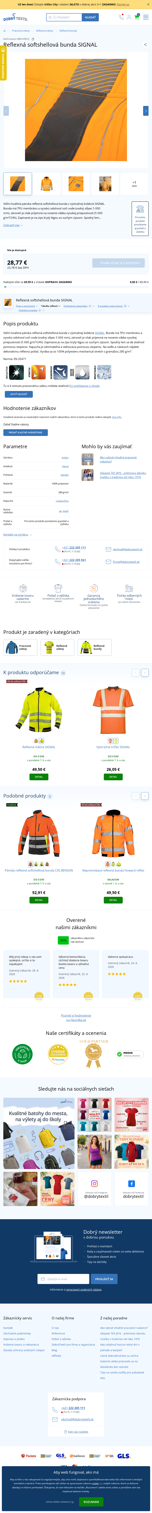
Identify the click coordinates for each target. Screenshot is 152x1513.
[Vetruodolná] (58, 372)
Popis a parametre (25, 306)
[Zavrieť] (148, 4)
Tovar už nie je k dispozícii (120, 263)
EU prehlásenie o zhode (84, 386)
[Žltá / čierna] (41, 741)
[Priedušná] (102, 372)
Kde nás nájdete (78, 1431)
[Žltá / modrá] (41, 864)
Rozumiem (91, 1502)
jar (60, 511)
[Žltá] (115, 741)
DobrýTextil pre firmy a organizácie (73, 1344)
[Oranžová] (110, 741)
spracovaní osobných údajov (83, 1289)
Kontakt (8, 1328)
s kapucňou (62, 500)
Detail (39, 776)
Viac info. (117, 417)
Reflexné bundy (68, 30)
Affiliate (56, 1355)
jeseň (66, 511)
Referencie (58, 1333)
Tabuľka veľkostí (49, 306)
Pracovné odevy (21, 30)
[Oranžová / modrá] (47, 864)
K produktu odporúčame (112, 306)
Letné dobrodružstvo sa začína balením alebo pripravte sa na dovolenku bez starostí (119, 1361)
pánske (65, 474)
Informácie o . (76, 1289)
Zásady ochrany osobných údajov (23, 1350)
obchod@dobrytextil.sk (127, 549)
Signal (65, 466)
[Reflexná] (14, 372)
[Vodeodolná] (80, 372)
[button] (145, 111)
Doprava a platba (14, 1339)
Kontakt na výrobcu (15, 534)
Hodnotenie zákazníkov (77, 306)
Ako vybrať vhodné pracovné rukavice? (124, 1328)
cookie (95, 1483)
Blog (54, 1350)
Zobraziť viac (11, 225)
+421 (74, 547)
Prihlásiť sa (104, 1279)
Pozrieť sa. (123, 4)
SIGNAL (99, 333)
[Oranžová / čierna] (36, 741)
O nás (55, 1328)
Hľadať (90, 17)
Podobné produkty (29, 310)
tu (73, 1501)
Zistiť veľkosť (18, 394)
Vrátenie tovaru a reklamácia (21, 1344)
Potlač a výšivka (61, 1339)
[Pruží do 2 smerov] (36, 372)
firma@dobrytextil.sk (126, 562)
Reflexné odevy (44, 30)
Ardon (65, 457)
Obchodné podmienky (17, 1333)
